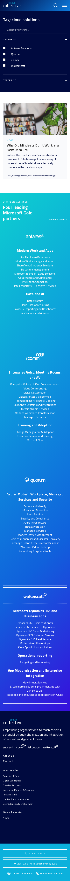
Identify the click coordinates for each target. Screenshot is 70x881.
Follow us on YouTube (51, 873)
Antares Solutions (21, 48)
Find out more (57, 219)
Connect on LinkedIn (22, 873)
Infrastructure (10, 794)
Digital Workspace (12, 780)
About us (8, 756)
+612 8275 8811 (36, 853)
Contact (8, 761)
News (6, 818)
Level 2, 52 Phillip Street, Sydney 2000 (37, 863)
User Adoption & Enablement (18, 804)
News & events (12, 812)
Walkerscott (18, 66)
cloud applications (19, 175)
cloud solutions (34, 175)
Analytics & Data (11, 776)
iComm (15, 60)
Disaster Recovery (12, 785)
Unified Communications (16, 799)
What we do (10, 770)
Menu (64, 3)
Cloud (9, 175)
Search (55, 3)
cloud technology (48, 175)
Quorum (15, 54)
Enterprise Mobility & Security (18, 790)
